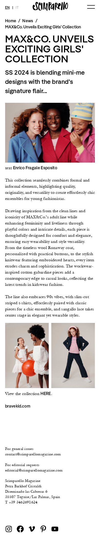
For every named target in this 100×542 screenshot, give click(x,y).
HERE (46, 393)
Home (10, 20)
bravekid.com (17, 406)
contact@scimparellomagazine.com (33, 454)
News (27, 20)
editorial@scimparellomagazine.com (34, 470)
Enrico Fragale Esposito (35, 167)
